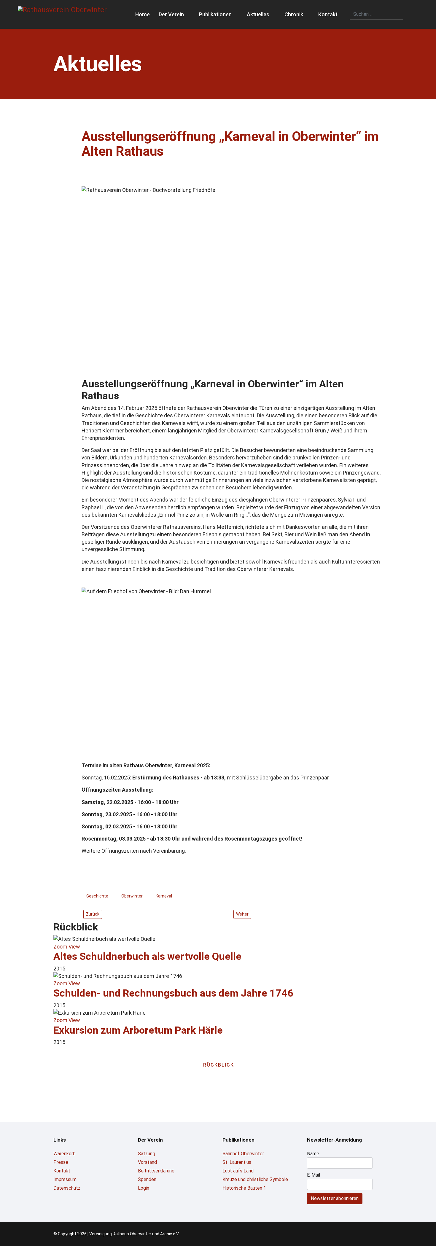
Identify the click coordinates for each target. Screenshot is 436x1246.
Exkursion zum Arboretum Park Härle (138, 1030)
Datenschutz (66, 1188)
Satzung (146, 1153)
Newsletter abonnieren (335, 1198)
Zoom (60, 946)
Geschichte (97, 896)
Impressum (65, 1179)
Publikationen (215, 14)
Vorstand (147, 1162)
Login (143, 1188)
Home (142, 14)
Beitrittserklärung (156, 1171)
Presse (60, 1162)
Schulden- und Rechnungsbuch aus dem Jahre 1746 (173, 993)
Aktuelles (258, 14)
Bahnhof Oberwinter (243, 1153)
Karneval (164, 896)
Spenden (147, 1179)
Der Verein (171, 14)
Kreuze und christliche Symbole (255, 1179)
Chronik (293, 14)
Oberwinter (132, 896)
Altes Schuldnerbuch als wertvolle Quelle (147, 956)
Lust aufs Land (238, 1171)
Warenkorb (64, 1153)
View (74, 946)
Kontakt (328, 14)
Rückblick (218, 1065)
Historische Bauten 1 (244, 1188)
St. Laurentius (236, 1162)
